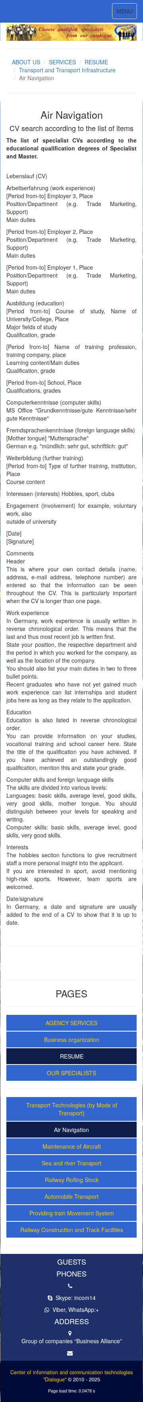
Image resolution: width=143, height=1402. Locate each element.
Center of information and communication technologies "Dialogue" (71, 1376)
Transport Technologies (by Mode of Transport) (71, 1109)
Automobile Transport (71, 1196)
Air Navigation (71, 1130)
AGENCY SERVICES (71, 1023)
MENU (126, 13)
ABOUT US (26, 62)
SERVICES (62, 62)
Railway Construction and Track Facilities (71, 1230)
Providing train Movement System (71, 1213)
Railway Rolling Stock (72, 1180)
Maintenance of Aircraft (72, 1146)
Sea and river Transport (71, 1163)
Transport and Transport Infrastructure (67, 70)
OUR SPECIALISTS (71, 1073)
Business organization (71, 1039)
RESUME (96, 62)
